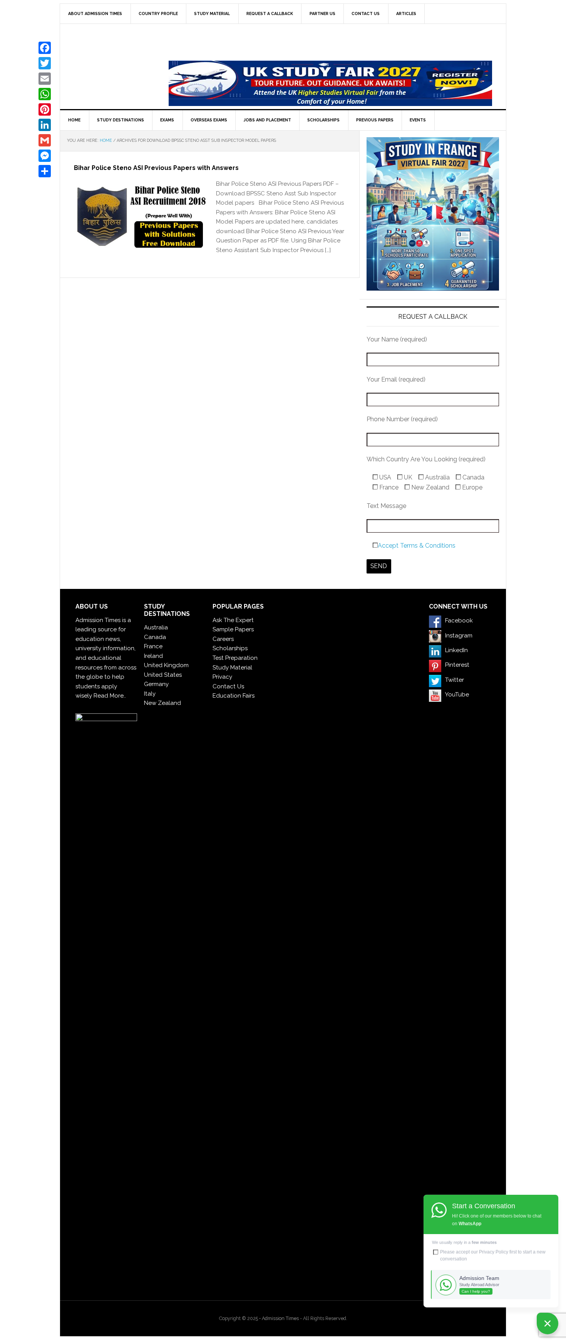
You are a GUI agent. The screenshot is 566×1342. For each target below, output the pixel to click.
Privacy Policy (493, 1252)
